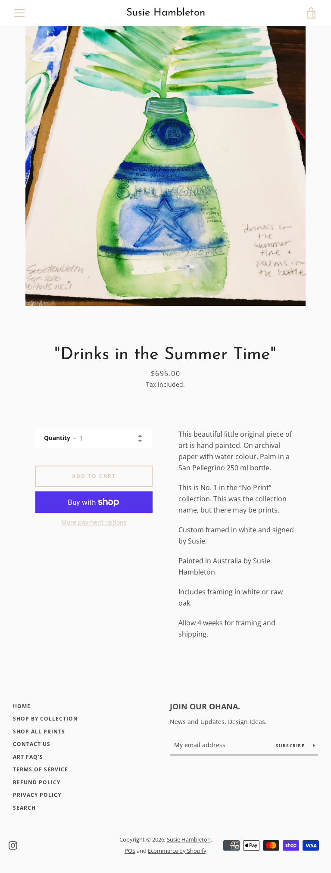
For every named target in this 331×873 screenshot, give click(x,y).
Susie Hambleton (165, 13)
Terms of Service (40, 769)
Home (22, 706)
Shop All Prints (39, 731)
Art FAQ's (28, 757)
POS (130, 850)
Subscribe (291, 746)
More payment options (94, 522)
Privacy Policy (37, 794)
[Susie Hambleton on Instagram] (13, 844)
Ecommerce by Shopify (177, 850)
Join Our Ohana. (205, 706)
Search (24, 807)
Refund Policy (36, 782)
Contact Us (31, 744)
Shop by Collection (45, 718)
